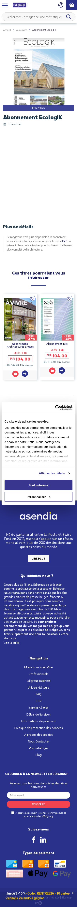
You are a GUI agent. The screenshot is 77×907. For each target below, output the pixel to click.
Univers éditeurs (38, 687)
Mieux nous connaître (38, 667)
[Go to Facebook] (33, 839)
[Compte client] (60, 5)
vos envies (21, 30)
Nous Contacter (38, 741)
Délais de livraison (38, 714)
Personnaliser (36, 496)
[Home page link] (18, 5)
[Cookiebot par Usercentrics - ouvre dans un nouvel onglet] (55, 407)
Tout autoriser (38, 485)
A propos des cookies (38, 734)
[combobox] (38, 17)
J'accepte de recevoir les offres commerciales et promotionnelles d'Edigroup (40, 814)
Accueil (7, 30)
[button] (32, 298)
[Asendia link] (38, 516)
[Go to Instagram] (43, 839)
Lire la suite (11, 642)
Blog (39, 755)
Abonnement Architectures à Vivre (20, 345)
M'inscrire (38, 804)
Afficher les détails (52, 473)
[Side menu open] (4, 5)
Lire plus (38, 558)
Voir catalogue (38, 748)
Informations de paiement (38, 721)
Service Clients (38, 707)
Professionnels (38, 674)
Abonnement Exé (57, 343)
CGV (38, 701)
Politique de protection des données (38, 728)
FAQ (38, 694)
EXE (64, 241)
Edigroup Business (39, 680)
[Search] (68, 17)
